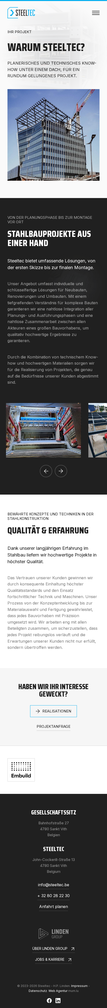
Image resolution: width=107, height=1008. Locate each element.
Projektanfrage (53, 727)
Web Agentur (58, 991)
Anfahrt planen (53, 907)
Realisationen (56, 711)
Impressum (79, 986)
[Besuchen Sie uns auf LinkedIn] (57, 1000)
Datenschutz (38, 991)
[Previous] (46, 471)
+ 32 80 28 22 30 (53, 896)
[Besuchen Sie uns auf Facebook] (49, 1000)
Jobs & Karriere (49, 959)
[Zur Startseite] (21, 12)
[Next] (61, 471)
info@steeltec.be (53, 885)
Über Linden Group (49, 949)
